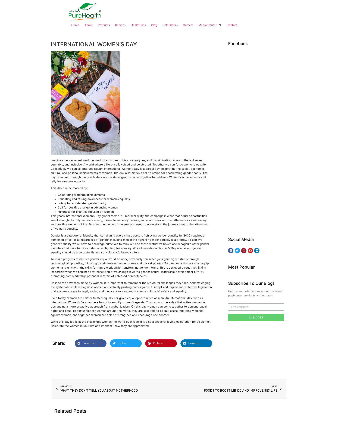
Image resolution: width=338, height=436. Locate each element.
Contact (232, 25)
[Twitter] (237, 250)
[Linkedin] (256, 250)
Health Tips (138, 25)
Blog (154, 25)
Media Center (208, 25)
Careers (188, 25)
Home (75, 25)
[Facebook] (230, 250)
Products (104, 25)
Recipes (120, 25)
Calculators (170, 25)
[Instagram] (243, 250)
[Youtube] (250, 250)
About (88, 25)
